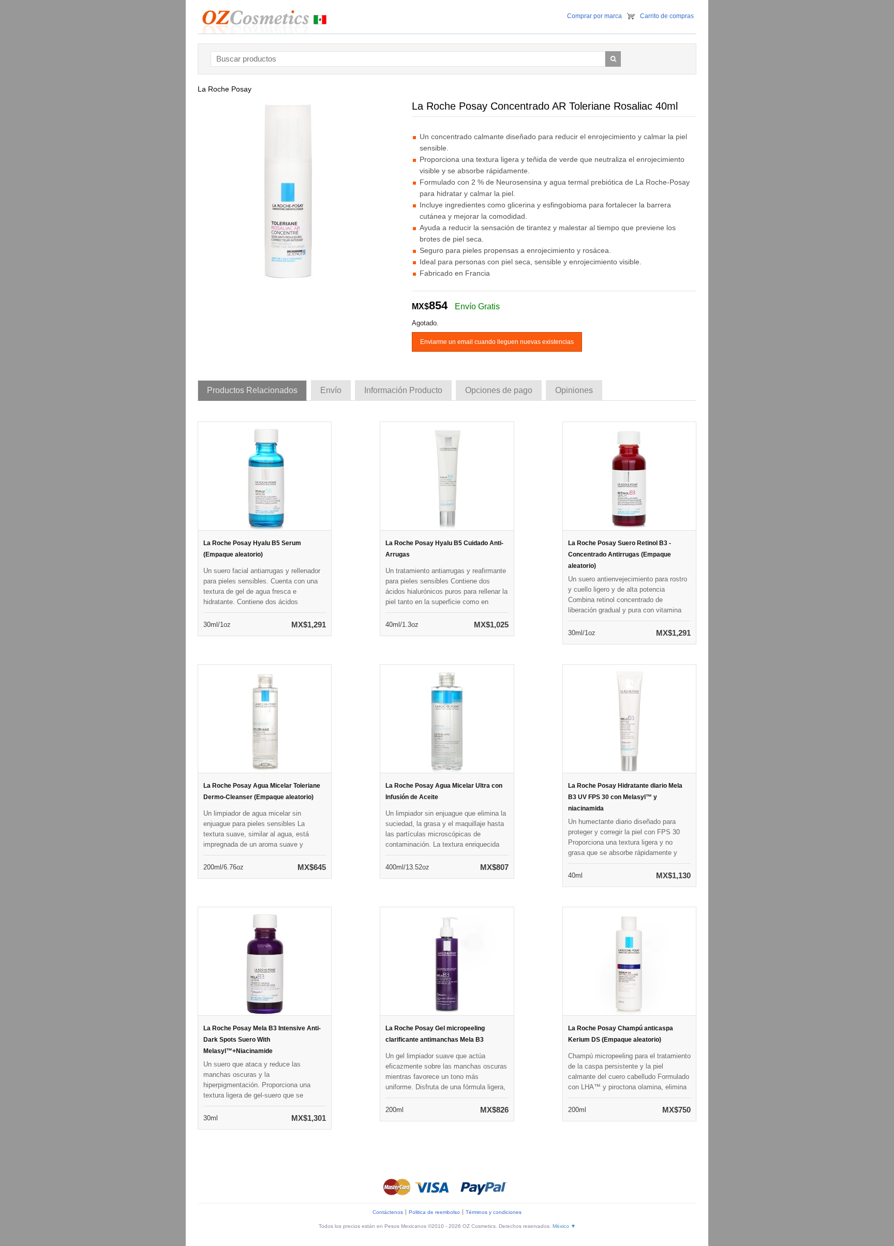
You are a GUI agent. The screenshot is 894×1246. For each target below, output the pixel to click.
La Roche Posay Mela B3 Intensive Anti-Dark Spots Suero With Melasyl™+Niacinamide (262, 1040)
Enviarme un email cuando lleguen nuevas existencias (497, 342)
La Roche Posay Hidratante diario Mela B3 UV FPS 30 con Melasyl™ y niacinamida (625, 797)
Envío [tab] (330, 390)
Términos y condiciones (494, 1212)
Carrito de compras (667, 16)
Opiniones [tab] (574, 390)
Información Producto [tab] (403, 390)
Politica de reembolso (434, 1212)
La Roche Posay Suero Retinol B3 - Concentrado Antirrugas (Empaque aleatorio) (619, 554)
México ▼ (564, 1226)
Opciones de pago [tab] (498, 390)
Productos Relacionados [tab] (252, 390)
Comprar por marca (594, 16)
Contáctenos (388, 1212)
